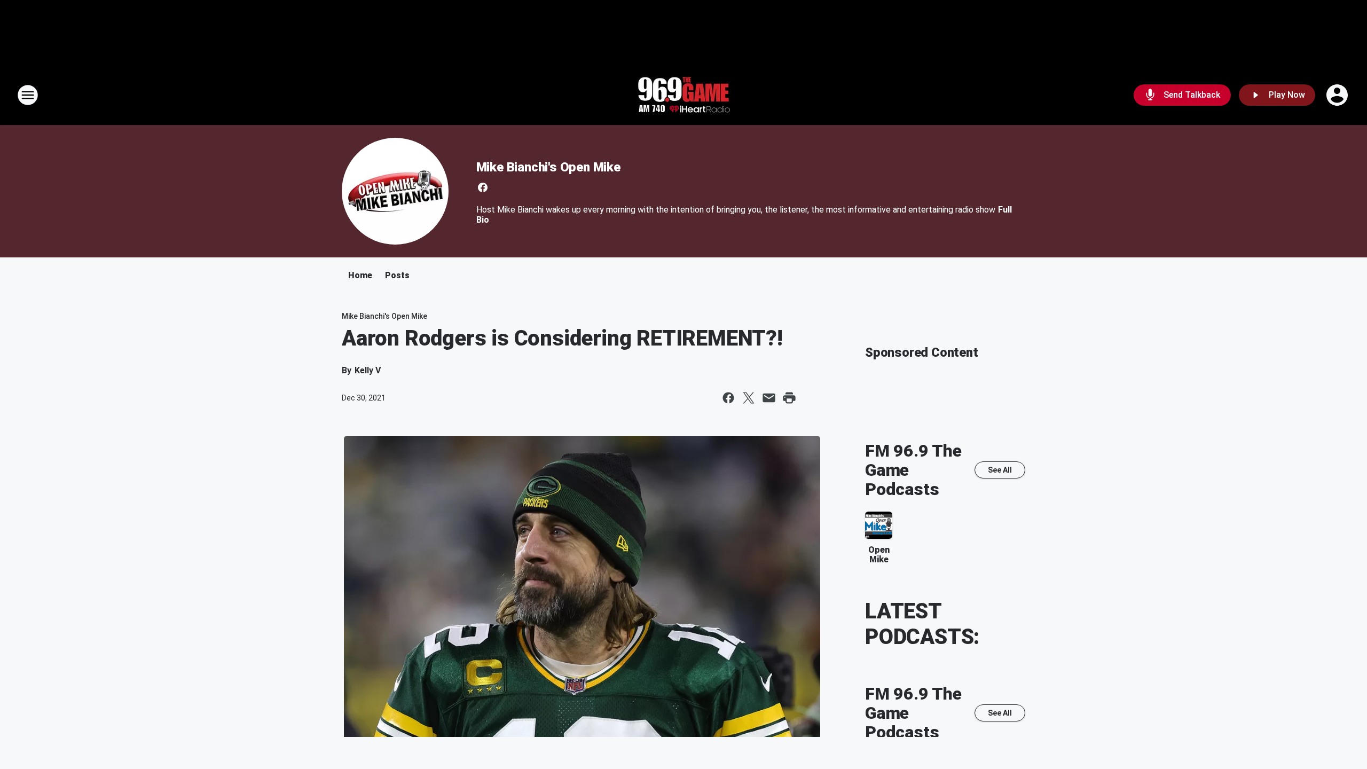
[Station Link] (683, 95)
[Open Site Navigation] (27, 95)
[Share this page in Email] (768, 397)
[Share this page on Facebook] (728, 397)
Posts (397, 275)
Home (360, 275)
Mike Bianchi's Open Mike (548, 167)
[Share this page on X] (748, 397)
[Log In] (1338, 95)
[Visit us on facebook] (482, 187)
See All (1000, 470)
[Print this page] (789, 397)
